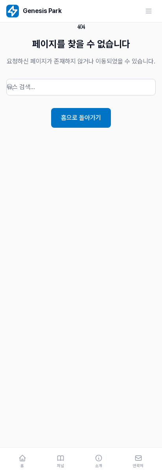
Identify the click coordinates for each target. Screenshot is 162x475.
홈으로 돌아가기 (81, 117)
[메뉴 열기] (149, 11)
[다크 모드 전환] (135, 11)
